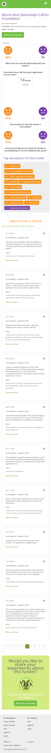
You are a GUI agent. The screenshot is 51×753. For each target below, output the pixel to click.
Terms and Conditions (12, 745)
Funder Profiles (9, 721)
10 (43, 646)
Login (6, 736)
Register (7, 732)
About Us (7, 742)
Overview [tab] (6, 43)
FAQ (5, 729)
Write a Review (14, 34)
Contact (30, 742)
